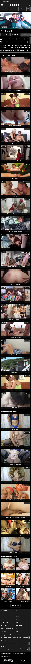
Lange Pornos (4, 625)
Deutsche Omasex (5, 1)
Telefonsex (18, 616)
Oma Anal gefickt (5, 637)
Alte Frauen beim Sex (15, 637)
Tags (2, 619)
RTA (17, 631)
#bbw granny (13, 649)
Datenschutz (19, 625)
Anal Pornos (22, 9)
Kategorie (3, 616)
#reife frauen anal (21, 649)
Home (2, 613)
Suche (17, 613)
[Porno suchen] (2, 5)
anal (16, 52)
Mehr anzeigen (15, 605)
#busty (7, 649)
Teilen (26, 35)
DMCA (17, 622)
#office (3, 649)
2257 (17, 628)
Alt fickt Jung (4, 9)
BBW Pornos (12, 39)
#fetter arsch (15, 42)
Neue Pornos (4, 622)
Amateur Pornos (13, 9)
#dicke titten (23, 42)
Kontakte (18, 619)
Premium (3, 631)
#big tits (8, 42)
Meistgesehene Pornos (7, 628)
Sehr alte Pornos (5, 643)
